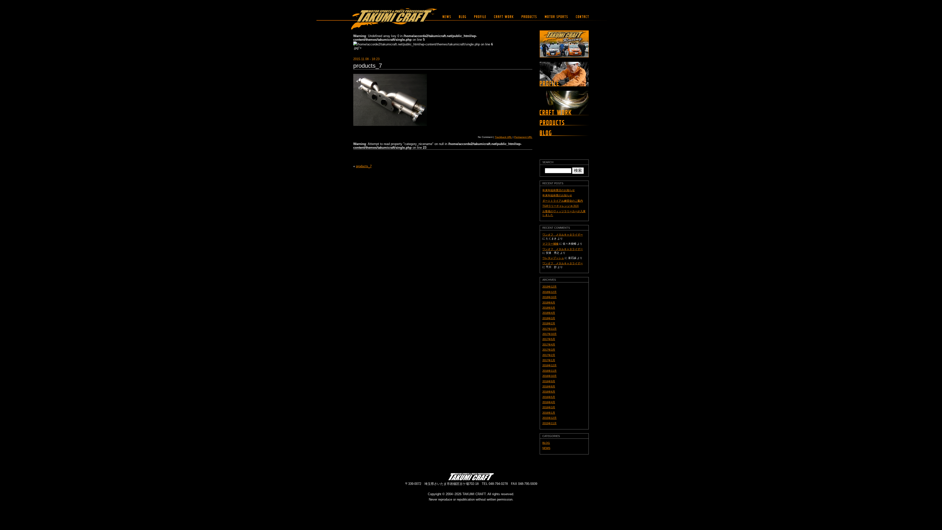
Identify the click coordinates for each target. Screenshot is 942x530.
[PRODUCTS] (529, 17)
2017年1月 (548, 360)
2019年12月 (549, 286)
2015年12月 (549, 417)
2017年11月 (549, 328)
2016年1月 (548, 412)
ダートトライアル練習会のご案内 (562, 200)
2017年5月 (548, 339)
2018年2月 (548, 323)
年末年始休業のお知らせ (557, 195)
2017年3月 (548, 349)
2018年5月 (548, 307)
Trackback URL (503, 137)
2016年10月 (549, 375)
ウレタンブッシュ (553, 257)
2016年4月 (548, 402)
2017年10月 (549, 333)
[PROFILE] (480, 17)
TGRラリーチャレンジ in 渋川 (560, 205)
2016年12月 (549, 365)
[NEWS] (446, 17)
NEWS (546, 448)
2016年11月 (549, 370)
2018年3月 (548, 318)
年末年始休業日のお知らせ (558, 190)
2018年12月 (549, 292)
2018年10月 (549, 297)
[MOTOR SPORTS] (556, 17)
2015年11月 (549, 423)
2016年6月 (548, 391)
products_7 (367, 65)
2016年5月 (548, 397)
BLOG (546, 442)
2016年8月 (548, 386)
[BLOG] (463, 17)
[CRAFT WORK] (504, 17)
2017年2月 (548, 355)
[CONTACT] (581, 17)
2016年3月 (548, 407)
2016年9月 (548, 381)
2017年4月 (548, 344)
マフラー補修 (550, 243)
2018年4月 (548, 312)
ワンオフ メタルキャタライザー (562, 234)
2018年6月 (548, 302)
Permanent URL (523, 137)
